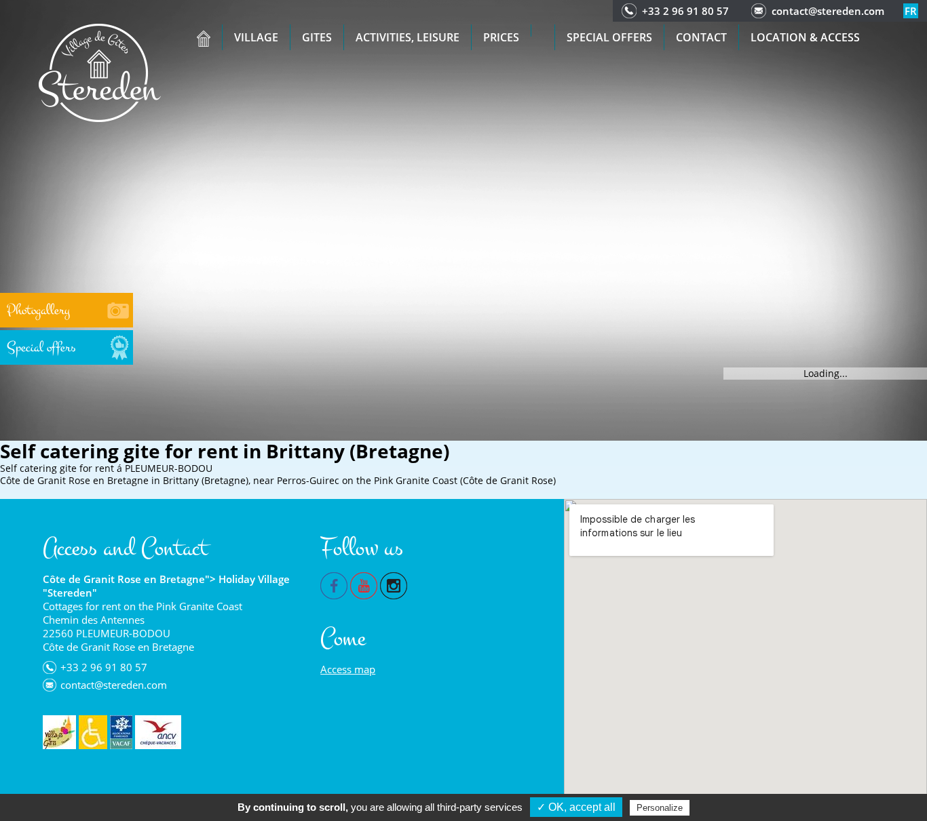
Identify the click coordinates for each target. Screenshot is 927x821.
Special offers (609, 37)
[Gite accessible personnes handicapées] (93, 732)
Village (256, 37)
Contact (701, 37)
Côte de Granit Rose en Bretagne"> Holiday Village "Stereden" (166, 585)
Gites (317, 37)
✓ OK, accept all (576, 807)
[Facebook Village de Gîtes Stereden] (333, 584)
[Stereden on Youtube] (363, 584)
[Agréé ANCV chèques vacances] (158, 732)
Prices (501, 37)
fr (911, 11)
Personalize (660, 808)
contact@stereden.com (828, 11)
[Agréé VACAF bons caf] (121, 732)
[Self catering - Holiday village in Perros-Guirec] (100, 71)
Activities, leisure (407, 37)
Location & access (805, 37)
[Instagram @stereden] (393, 584)
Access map (347, 669)
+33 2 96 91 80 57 (685, 11)
